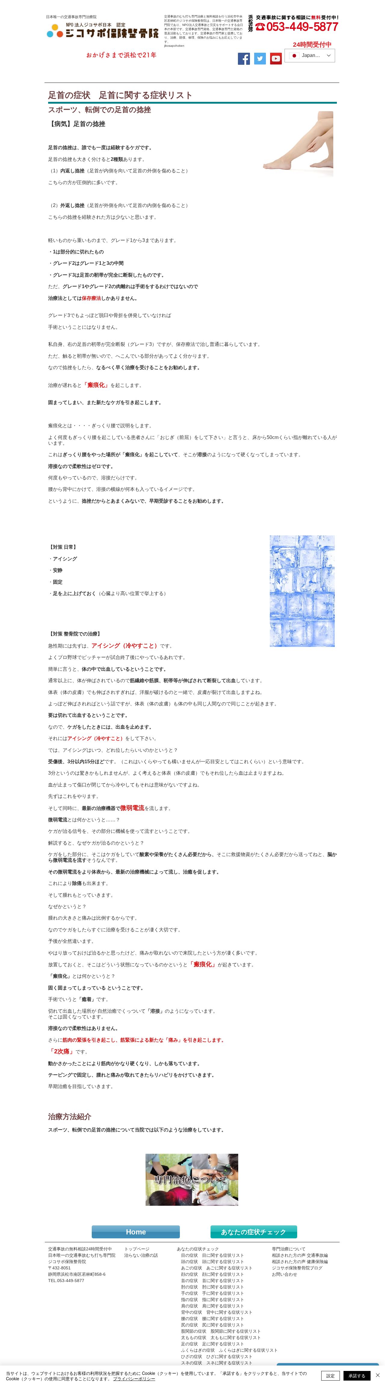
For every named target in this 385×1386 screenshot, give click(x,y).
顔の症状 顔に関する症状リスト (210, 1274)
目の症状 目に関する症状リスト (212, 1255)
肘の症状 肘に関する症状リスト (210, 1286)
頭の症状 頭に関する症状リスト (210, 1261)
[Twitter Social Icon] (260, 58)
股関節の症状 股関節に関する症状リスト (221, 1331)
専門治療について (289, 1248)
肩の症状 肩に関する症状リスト (210, 1305)
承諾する (357, 1375)
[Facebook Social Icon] (244, 59)
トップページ (136, 1248)
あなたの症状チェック (198, 1248)
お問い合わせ (284, 1274)
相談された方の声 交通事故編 (300, 1255)
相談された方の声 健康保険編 (300, 1261)
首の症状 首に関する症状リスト (212, 1280)
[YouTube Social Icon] (276, 58)
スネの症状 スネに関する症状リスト (217, 1362)
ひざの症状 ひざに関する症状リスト (217, 1356)
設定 (330, 1375)
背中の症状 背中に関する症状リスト (217, 1312)
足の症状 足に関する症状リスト (212, 1343)
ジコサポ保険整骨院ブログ (297, 1267)
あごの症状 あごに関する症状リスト (217, 1267)
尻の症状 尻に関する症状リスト (212, 1324)
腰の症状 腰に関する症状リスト (212, 1318)
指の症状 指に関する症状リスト (212, 1299)
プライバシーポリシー (134, 1378)
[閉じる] (377, 1375)
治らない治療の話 (141, 1255)
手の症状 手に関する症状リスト (210, 1293)
